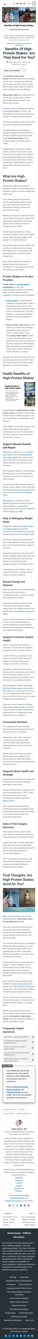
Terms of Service (25, 1284)
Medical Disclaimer (21, 1087)
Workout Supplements (24, 1113)
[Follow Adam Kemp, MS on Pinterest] (28, 1205)
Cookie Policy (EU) (26, 1313)
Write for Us (29, 1320)
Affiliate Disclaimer (22, 1195)
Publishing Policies (14, 1092)
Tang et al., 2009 (16, 511)
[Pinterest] (20, 3)
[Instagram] (14, 3)
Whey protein (8, 501)
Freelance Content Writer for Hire (19, 1288)
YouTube (17, 1188)
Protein (21, 1109)
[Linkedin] (24, 3)
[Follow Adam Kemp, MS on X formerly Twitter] (13, 1205)
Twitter (18, 1183)
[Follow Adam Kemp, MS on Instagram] (17, 1205)
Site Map (13, 1277)
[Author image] (7, 62)
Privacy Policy (10, 1313)
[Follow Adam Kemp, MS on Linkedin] (24, 1205)
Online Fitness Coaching (19, 1298)
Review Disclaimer (13, 1090)
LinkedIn (19, 1186)
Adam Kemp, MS (15, 62)
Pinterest (18, 1191)
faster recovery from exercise (20, 490)
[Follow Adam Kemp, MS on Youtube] (21, 1205)
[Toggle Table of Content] (23, 70)
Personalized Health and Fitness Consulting (19, 1293)
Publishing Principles (13, 1201)
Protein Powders (9, 1113)
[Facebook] (6, 1336)
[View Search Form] (34, 3)
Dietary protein (8, 149)
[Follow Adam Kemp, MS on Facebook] (9, 1205)
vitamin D (26, 809)
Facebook (19, 1178)
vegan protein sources (16, 707)
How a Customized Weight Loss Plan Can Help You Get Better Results (28, 1219)
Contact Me (24, 1277)
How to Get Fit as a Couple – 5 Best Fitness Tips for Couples (10, 1219)
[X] (9, 1336)
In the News (11, 1284)
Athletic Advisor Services (19, 1302)
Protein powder (12, 301)
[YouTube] (17, 3)
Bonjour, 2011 (8, 801)
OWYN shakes (13, 111)
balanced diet (8, 951)
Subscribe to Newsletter (13, 1320)
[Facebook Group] (32, 1336)
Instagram (19, 1180)
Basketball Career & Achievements (19, 1281)
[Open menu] (29, 3)
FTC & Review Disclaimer (19, 1309)
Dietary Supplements (10, 1109)
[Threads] (24, 1336)
